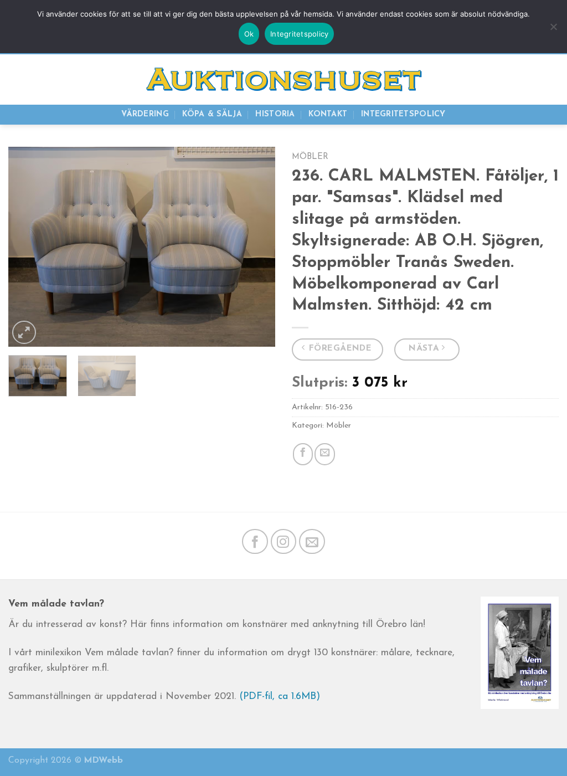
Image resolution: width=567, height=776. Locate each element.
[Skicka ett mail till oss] (312, 541)
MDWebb (103, 760)
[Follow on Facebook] (255, 541)
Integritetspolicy (403, 114)
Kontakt (327, 114)
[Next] (256, 246)
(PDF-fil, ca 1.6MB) (279, 696)
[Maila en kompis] (324, 454)
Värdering (145, 114)
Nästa (424, 348)
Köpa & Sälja (211, 114)
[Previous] (28, 246)
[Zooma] (24, 332)
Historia (275, 114)
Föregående (340, 348)
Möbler (310, 157)
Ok (249, 33)
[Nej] (553, 32)
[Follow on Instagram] (284, 541)
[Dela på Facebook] (303, 454)
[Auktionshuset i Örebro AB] (283, 79)
